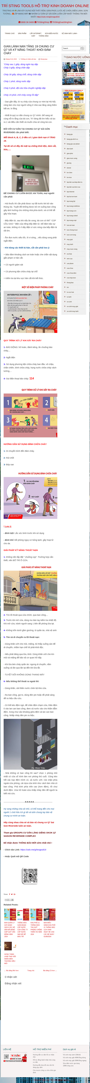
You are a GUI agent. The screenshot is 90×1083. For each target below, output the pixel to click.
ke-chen (69, 172)
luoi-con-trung (71, 235)
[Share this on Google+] (14, 894)
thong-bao (44, 59)
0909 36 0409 (27, 22)
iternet (69, 168)
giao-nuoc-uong (72, 158)
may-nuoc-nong (72, 249)
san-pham (70, 263)
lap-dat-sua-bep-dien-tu (74, 182)
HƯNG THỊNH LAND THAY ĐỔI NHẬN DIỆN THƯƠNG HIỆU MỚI (10, 958)
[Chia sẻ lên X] (10, 900)
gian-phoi (70, 153)
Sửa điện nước (51, 33)
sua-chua (70, 268)
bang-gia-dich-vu (72, 139)
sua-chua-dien (71, 273)
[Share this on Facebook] (10, 894)
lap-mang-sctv (71, 211)
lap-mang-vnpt (71, 220)
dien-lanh (70, 149)
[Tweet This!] (12, 894)
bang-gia (70, 134)
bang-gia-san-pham (73, 144)
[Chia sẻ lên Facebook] (12, 900)
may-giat (70, 239)
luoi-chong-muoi (72, 230)
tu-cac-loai (70, 292)
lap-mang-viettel (72, 216)
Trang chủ (10, 33)
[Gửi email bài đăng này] (6, 900)
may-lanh (70, 244)
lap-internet (70, 192)
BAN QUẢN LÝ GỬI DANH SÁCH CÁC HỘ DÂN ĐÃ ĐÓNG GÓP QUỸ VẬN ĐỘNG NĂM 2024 (9, 929)
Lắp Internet (35, 33)
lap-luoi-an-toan (72, 196)
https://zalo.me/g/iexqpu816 (48, 17)
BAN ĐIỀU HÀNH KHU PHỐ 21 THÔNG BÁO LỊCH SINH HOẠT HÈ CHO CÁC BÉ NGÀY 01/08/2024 (49, 929)
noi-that (69, 254)
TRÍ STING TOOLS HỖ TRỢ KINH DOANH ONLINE (45, 6)
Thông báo (44, 36)
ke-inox (69, 177)
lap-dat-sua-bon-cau (73, 187)
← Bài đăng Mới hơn (11, 970)
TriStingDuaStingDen (62, 22)
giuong (69, 163)
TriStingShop (42, 22)
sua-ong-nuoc (71, 278)
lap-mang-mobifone (73, 206)
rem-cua (69, 259)
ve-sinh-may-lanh (72, 311)
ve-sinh (69, 302)
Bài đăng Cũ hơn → (50, 970)
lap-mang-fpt (71, 201)
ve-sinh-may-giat (72, 306)
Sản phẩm (22, 33)
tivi (68, 287)
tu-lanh (69, 297)
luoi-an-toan (71, 225)
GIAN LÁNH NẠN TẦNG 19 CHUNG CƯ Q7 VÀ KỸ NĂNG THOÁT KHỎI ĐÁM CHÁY (29, 50)
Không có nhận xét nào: (29, 59)
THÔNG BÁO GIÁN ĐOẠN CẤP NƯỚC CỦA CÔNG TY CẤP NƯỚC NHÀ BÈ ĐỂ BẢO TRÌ (22, 929)
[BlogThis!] (8, 900)
